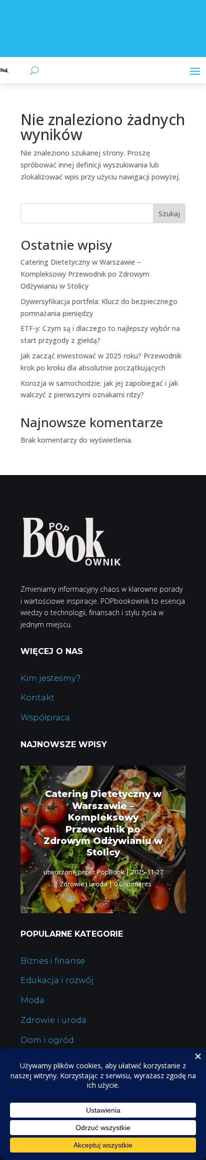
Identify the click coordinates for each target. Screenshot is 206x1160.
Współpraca (45, 717)
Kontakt (37, 697)
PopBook (110, 871)
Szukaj (169, 213)
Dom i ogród (47, 1040)
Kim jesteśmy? (50, 678)
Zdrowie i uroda (84, 883)
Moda (32, 1000)
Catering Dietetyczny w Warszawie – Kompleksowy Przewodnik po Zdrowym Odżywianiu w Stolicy (85, 274)
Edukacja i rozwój (57, 980)
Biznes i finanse (52, 961)
